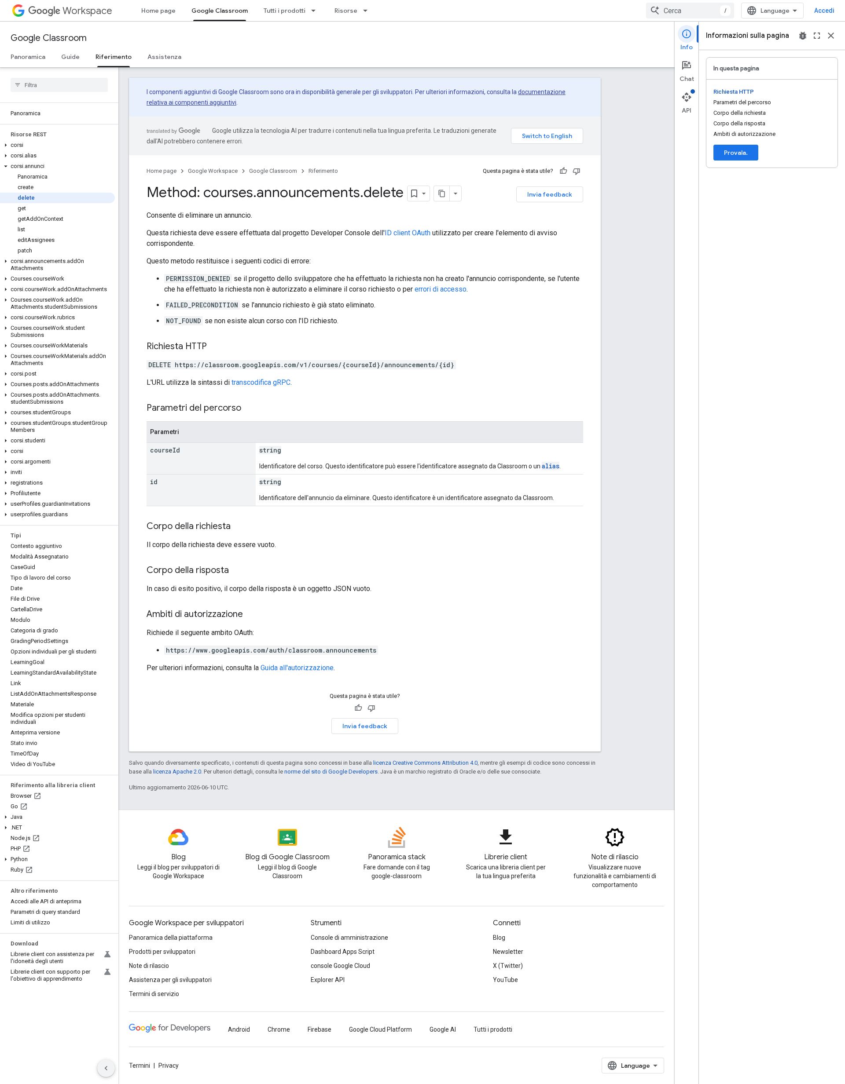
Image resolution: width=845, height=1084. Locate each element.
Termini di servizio (154, 993)
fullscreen (817, 35)
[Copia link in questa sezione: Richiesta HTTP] (215, 347)
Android (239, 1029)
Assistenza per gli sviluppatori (170, 979)
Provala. (736, 153)
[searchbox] (59, 85)
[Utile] (563, 171)
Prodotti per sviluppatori (162, 951)
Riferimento (114, 57)
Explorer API (328, 979)
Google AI (443, 1029)
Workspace (87, 11)
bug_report (802, 35)
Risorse (345, 11)
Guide (70, 57)
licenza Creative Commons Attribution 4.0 (425, 762)
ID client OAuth (407, 233)
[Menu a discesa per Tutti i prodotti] (316, 10)
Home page (158, 11)
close (831, 35)
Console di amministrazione (349, 937)
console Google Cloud (340, 965)
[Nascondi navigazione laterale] (106, 1068)
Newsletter (508, 951)
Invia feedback (549, 194)
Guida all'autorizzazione (297, 668)
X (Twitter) (508, 965)
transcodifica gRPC (260, 382)
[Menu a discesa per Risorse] (367, 10)
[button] (57, 145)
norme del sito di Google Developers (331, 771)
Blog (499, 937)
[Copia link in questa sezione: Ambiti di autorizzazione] (252, 615)
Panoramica (28, 57)
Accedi (824, 10)
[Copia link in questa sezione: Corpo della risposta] (237, 571)
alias (550, 466)
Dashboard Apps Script (343, 951)
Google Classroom (219, 11)
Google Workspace (213, 171)
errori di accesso (441, 289)
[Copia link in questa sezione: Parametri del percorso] (250, 408)
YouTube (505, 979)
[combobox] (690, 10)
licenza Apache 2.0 (177, 771)
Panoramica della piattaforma (171, 937)
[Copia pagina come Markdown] (442, 193)
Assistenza (164, 57)
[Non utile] (576, 171)
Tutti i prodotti (284, 11)
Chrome (279, 1029)
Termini (139, 1065)
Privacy (168, 1065)
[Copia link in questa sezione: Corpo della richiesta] (239, 527)
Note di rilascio (149, 965)
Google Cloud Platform (380, 1029)
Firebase (319, 1029)
